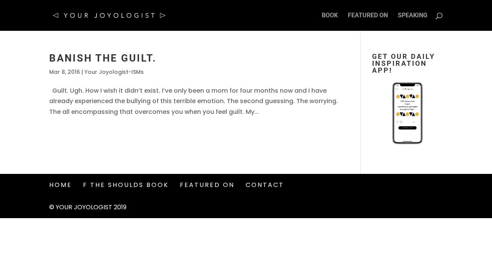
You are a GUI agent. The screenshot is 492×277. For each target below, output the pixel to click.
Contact (265, 184)
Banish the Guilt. (103, 58)
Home (60, 184)
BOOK (330, 16)
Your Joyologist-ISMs (114, 72)
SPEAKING (412, 16)
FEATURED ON (368, 16)
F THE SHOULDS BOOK (126, 184)
